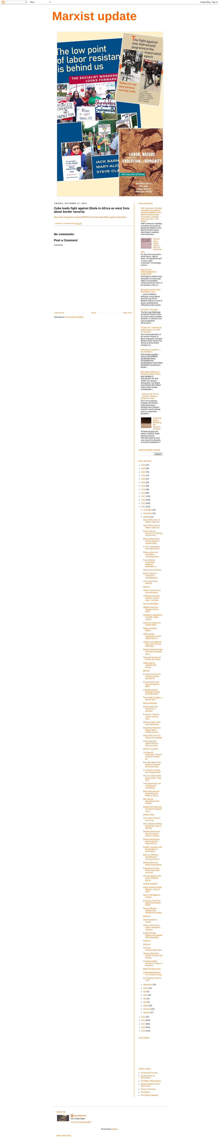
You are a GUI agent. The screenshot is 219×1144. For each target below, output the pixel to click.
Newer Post (59, 313)
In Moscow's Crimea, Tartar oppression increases (151, 870)
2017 (143, 496)
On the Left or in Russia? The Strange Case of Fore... (152, 533)
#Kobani (146, 587)
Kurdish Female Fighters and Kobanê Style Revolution (152, 935)
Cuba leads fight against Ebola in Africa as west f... (151, 743)
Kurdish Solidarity (150, 884)
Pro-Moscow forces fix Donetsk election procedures (152, 676)
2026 (143, 465)
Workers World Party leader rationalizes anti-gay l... (151, 927)
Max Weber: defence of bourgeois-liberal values (150, 373)
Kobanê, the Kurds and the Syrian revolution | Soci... (152, 809)
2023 (143, 475)
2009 (143, 1031)
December (147, 510)
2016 (143, 500)
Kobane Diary (148, 815)
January (146, 1012)
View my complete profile (81, 1122)
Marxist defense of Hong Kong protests (152, 864)
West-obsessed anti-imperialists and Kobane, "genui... (151, 793)
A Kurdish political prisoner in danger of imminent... (152, 963)
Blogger (114, 1129)
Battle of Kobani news (152, 969)
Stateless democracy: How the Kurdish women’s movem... (151, 833)
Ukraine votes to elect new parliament (151, 591)
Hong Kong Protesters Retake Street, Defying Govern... (152, 730)
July (145, 992)
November (147, 513)
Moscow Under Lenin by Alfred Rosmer (151, 723)
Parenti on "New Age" (149, 310)
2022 (143, 479)
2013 (143, 1017)
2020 (143, 486)
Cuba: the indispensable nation (152, 949)
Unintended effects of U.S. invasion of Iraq (152, 974)
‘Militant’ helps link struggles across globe (151, 609)
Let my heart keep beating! (150, 582)
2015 (143, 503)
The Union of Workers (149, 1095)
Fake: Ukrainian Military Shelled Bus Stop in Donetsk (152, 826)
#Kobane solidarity (150, 749)
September (148, 985)
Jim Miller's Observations (151, 1081)
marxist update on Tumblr (150, 921)
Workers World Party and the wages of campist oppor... (151, 541)
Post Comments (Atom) (74, 317)
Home (93, 313)
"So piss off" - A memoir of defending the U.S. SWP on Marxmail (151, 330)
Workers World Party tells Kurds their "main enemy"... (151, 841)
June (145, 995)
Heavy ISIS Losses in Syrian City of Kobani (152, 737)
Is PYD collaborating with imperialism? (151, 548)
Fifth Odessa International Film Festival (151, 801)
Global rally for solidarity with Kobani (149, 665)
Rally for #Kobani (150, 703)
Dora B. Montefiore (150, 604)
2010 (143, 1027)
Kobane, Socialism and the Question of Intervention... (152, 849)
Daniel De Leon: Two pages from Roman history (152, 903)
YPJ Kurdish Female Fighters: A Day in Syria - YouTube (151, 598)
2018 (143, 493)
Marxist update (94, 16)
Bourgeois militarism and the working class (151, 716)
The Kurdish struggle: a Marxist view (152, 699)
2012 (143, 1020)
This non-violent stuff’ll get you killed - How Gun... (152, 778)
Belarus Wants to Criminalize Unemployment (150, 575)
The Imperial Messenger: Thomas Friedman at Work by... (152, 755)
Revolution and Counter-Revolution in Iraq (151, 291)
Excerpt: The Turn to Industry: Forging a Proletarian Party (150, 396)
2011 (143, 1024)
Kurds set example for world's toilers (152, 624)
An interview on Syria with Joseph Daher (151, 771)
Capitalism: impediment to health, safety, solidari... (152, 617)
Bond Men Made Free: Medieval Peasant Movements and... (152, 764)
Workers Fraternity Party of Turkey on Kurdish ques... (152, 652)
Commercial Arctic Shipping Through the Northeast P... (151, 692)
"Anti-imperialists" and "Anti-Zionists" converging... (152, 785)
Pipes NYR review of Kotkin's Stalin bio (151, 521)
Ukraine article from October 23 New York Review (152, 955)
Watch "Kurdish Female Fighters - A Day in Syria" (152, 889)
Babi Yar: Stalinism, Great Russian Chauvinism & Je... (151, 857)
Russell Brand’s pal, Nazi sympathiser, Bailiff (151, 684)
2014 (143, 507)
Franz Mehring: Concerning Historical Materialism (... (150, 563)
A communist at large (149, 1073)
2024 (143, 472)
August (146, 988)
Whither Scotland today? (150, 629)
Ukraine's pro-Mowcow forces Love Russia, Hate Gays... (152, 644)
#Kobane (146, 916)
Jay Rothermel (80, 1116)
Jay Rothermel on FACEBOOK (148, 1077)
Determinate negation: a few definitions (150, 351)
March (146, 1006)
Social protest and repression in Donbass (150, 709)
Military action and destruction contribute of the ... (151, 554)
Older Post (127, 313)
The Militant (145, 1092)
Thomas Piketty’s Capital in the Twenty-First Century (152, 910)
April (145, 1002)
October (146, 517)
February (147, 1009)
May (145, 999)
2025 (143, 468)
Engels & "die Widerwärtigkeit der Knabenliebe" (148, 272)
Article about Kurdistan (152, 570)
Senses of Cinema (148, 1089)
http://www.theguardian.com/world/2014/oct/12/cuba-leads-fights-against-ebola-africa (90, 217)
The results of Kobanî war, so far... (151, 819)
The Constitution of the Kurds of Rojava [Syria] (152, 878)
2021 (143, 482)
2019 (143, 489)
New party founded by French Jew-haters (152, 658)
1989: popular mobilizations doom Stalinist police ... (152, 636)
